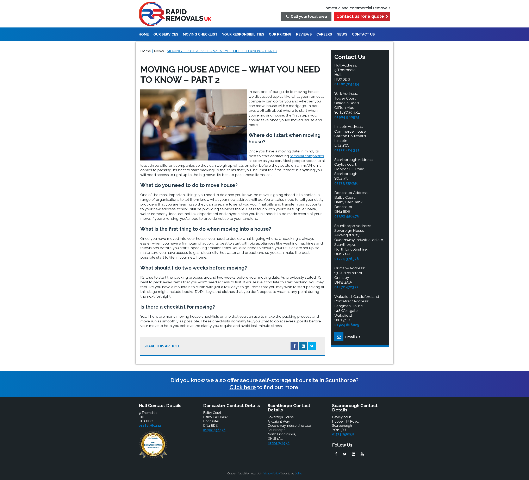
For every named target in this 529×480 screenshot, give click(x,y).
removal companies (307, 156)
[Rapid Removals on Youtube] (362, 454)
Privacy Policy (271, 473)
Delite (298, 473)
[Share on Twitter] (312, 346)
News (342, 34)
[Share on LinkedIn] (303, 346)
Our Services (165, 34)
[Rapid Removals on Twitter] (345, 454)
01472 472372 (346, 287)
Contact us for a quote (360, 16)
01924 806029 (346, 325)
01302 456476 (346, 216)
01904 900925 (346, 117)
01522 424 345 (347, 150)
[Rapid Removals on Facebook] (336, 454)
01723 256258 (346, 183)
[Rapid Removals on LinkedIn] (353, 454)
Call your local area (309, 16)
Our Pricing (280, 34)
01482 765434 (346, 84)
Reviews (304, 34)
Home (144, 34)
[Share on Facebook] (294, 346)
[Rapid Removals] (175, 14)
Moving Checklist (200, 34)
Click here (243, 387)
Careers (324, 34)
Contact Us (363, 34)
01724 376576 (346, 259)
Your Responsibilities (243, 34)
